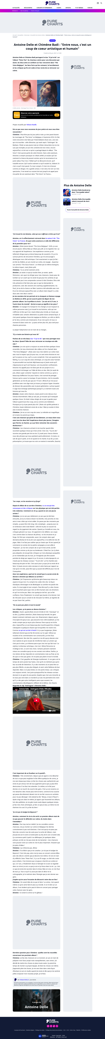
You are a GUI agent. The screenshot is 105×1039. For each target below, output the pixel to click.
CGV (68, 1030)
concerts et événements (44, 7)
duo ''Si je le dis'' (36, 339)
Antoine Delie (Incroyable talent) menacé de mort (81, 200)
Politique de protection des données (54, 1030)
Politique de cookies (39, 1030)
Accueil (15, 35)
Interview (26, 35)
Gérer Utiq (72, 1030)
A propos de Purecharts (19, 1030)
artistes (68, 7)
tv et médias (79, 7)
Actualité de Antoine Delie (37, 35)
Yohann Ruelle (31, 125)
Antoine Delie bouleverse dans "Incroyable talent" (81, 191)
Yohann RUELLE (24, 980)
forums (90, 7)
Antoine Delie (36, 1006)
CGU (64, 1030)
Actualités (16, 7)
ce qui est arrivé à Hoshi (27, 630)
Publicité (78, 1030)
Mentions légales (30, 1030)
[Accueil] (52, 3)
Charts (59, 7)
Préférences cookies (86, 1030)
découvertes (28, 7)
